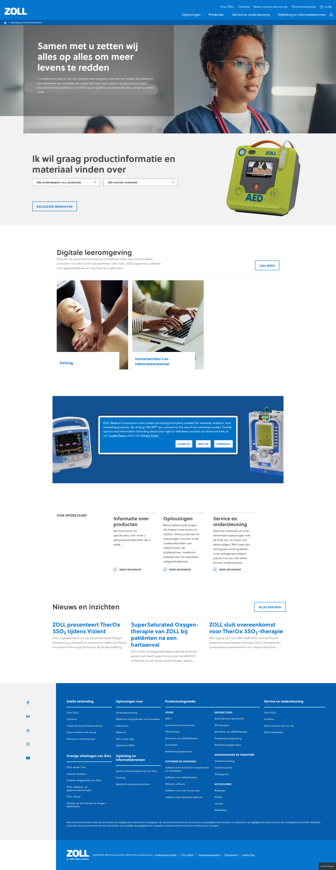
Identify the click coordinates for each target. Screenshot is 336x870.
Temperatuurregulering (228, 738)
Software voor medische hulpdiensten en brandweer (187, 769)
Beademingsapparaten (178, 751)
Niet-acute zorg (125, 739)
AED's (168, 718)
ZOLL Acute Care (76, 767)
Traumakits (171, 745)
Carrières (244, 7)
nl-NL (328, 7)
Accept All (184, 444)
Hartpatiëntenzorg (126, 712)
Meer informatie (130, 569)
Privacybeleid (231, 854)
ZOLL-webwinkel (273, 732)
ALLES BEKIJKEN (270, 607)
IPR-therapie (172, 731)
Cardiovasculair (223, 767)
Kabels (218, 797)
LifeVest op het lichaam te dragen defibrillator (86, 804)
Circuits (219, 803)
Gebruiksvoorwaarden (209, 854)
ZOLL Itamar (73, 796)
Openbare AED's (125, 745)
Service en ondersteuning (251, 14)
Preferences (223, 444)
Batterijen (220, 790)
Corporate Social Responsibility (84, 726)
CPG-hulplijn (187, 854)
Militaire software (175, 784)
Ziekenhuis (122, 726)
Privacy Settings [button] (327, 866)
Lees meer (267, 266)
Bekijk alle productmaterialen (133, 784)
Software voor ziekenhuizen (181, 777)
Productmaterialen (304, 7)
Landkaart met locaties (166, 854)
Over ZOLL (72, 712)
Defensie (121, 732)
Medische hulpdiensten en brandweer (138, 719)
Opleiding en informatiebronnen (302, 14)
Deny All (203, 444)
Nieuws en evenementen (80, 739)
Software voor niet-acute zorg (182, 790)
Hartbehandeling (225, 761)
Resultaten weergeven (54, 207)
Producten (216, 14)
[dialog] (168, 435)
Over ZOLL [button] (227, 7)
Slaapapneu (222, 774)
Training (120, 777)
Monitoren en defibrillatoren (181, 738)
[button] (326, 7)
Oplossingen (191, 14)
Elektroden (221, 810)
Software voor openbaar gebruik (183, 797)
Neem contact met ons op (81, 732)
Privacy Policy (149, 435)
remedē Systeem (76, 774)
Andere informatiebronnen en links (136, 771)
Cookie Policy (248, 854)
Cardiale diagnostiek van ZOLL (84, 780)
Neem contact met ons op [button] (270, 7)
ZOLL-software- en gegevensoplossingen (79, 788)
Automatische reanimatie (179, 725)
